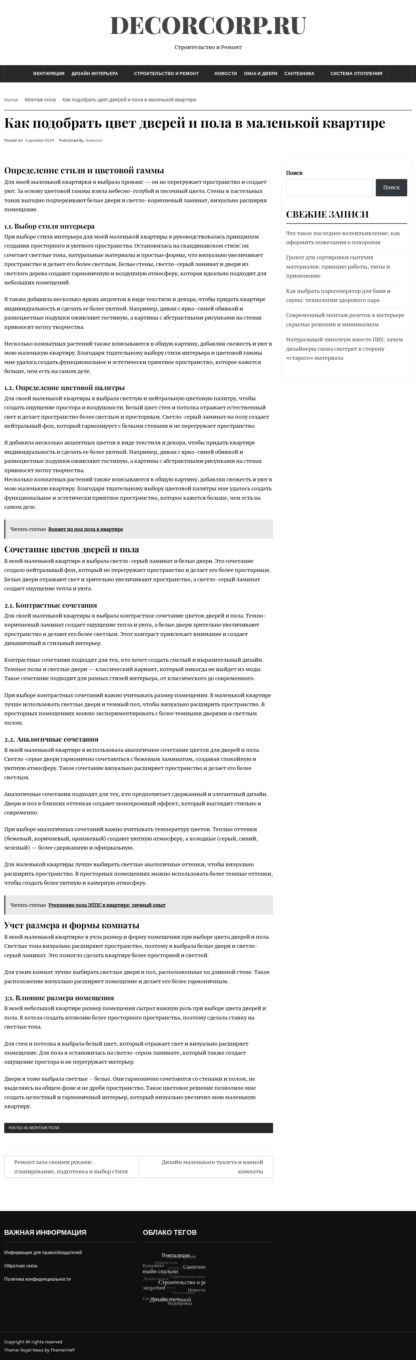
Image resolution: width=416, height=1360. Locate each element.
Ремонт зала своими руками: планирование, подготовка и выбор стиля (71, 1166)
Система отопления (356, 73)
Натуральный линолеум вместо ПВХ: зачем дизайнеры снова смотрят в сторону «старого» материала (344, 348)
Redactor (94, 140)
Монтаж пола (44, 1127)
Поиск (294, 173)
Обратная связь (21, 1266)
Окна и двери (261, 73)
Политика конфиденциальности (37, 1279)
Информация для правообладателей (43, 1252)
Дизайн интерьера (95, 73)
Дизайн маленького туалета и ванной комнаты (212, 1166)
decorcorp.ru (208, 24)
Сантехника (299, 73)
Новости (226, 73)
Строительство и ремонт (166, 73)
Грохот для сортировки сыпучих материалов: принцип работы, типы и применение (338, 266)
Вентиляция (49, 73)
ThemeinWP (62, 1350)
